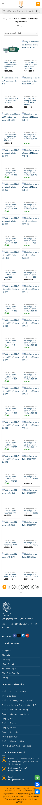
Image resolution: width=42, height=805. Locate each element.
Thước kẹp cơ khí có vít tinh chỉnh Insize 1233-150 (30, 241)
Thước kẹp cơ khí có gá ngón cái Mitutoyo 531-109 (10, 173)
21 (37, 587)
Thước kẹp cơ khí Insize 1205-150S (10, 512)
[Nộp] (37, 11)
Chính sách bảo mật (30, 788)
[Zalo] (37, 784)
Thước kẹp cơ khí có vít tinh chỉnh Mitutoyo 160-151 (30, 377)
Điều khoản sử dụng (11, 788)
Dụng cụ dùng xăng (10, 732)
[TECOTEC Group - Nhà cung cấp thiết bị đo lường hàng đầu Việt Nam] (21, 4)
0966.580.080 (14, 771)
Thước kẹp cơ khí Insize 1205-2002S (31, 512)
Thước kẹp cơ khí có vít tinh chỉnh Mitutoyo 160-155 (30, 411)
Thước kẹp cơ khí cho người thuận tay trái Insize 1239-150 (30, 102)
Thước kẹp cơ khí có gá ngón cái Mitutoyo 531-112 (30, 173)
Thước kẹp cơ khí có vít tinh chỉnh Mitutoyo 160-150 (10, 377)
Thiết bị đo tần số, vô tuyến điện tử (17, 700)
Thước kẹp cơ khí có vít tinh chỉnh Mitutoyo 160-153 (10, 411)
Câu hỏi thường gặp (10, 673)
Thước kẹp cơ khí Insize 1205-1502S (31, 478)
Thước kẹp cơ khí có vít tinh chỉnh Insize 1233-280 (30, 275)
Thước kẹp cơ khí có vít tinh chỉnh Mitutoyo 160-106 (30, 309)
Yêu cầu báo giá (9, 668)
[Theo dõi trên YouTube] (27, 636)
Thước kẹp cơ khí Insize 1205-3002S (31, 576)
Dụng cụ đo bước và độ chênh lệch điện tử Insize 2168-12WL (30, 66)
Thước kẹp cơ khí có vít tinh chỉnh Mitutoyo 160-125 (30, 343)
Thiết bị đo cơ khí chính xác (14, 691)
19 (27, 587)
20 (32, 587)
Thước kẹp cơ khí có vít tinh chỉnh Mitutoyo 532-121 (10, 479)
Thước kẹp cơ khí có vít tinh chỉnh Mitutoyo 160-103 (10, 309)
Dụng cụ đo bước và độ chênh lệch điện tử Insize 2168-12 (10, 66)
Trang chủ (6, 18)
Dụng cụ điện (8, 718)
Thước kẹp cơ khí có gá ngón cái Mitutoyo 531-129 (10, 241)
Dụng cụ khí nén (9, 727)
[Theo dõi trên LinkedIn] (23, 636)
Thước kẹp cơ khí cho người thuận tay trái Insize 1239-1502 (10, 138)
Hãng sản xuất (8, 664)
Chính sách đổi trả (31, 790)
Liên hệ (5, 678)
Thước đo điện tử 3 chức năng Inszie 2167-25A (11, 101)
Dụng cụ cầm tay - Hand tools (15, 714)
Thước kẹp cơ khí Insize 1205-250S (10, 576)
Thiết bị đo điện (9, 696)
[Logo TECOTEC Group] (6, 609)
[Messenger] (37, 791)
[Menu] (3, 4)
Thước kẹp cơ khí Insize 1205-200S (10, 544)
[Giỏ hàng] (38, 4)
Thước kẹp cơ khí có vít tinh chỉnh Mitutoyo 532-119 (10, 445)
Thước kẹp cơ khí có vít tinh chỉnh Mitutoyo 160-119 (10, 343)
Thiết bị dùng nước (10, 737)
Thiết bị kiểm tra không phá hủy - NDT (19, 705)
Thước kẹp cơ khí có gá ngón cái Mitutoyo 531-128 (30, 207)
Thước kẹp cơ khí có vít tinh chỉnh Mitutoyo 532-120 (30, 445)
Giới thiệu (6, 655)
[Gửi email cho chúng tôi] (19, 636)
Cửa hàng (6, 659)
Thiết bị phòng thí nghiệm (13, 741)
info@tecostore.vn (16, 780)
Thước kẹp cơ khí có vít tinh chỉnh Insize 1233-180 (10, 275)
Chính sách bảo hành (12, 790)
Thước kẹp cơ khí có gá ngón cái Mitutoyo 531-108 (30, 137)
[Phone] (37, 777)
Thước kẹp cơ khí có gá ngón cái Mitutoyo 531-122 (10, 207)
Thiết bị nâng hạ (9, 723)
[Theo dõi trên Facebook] (15, 636)
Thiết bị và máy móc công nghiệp (16, 746)
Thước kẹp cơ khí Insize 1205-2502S (31, 544)
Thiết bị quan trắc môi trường (15, 709)
